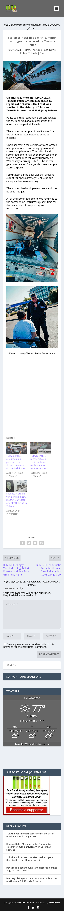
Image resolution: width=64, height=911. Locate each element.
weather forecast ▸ (32, 744)
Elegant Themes (25, 902)
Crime (26, 50)
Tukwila (32, 53)
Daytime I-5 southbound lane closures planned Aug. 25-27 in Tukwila (31, 869)
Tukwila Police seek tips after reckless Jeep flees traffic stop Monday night (29, 859)
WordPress (54, 902)
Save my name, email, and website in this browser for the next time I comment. (28, 645)
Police (23, 53)
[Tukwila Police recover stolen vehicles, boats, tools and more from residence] (40, 448)
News (52, 50)
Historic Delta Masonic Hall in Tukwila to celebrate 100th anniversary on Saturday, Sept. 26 (29, 847)
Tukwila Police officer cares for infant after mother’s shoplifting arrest (30, 835)
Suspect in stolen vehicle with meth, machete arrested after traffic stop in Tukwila (16, 499)
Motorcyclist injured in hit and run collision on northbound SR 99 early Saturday (31, 879)
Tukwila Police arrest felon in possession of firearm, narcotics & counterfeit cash (16, 462)
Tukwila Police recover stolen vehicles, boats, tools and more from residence (38, 462)
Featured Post (40, 50)
